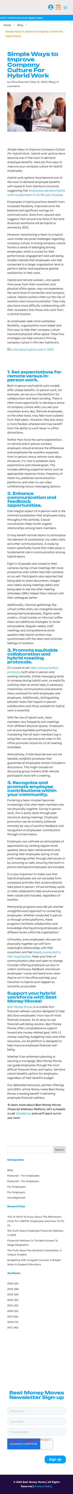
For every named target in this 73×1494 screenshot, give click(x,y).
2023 (10, 1294)
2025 (10, 1283)
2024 (10, 1289)
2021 (10, 1305)
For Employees (16, 1186)
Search (59, 1149)
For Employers (16, 1192)
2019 (10, 1316)
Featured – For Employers (23, 1181)
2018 (10, 1322)
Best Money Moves (20, 1007)
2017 (10, 1327)
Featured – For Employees (23, 1175)
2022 (10, 1300)
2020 (10, 1311)
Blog (20, 25)
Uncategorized (16, 1197)
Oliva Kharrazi (20, 82)
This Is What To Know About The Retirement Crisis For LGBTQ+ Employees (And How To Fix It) (35, 1221)
